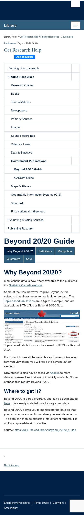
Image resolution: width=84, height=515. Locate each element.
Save (29, 258)
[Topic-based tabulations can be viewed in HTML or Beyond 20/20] (42, 326)
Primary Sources (21, 118)
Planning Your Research (23, 68)
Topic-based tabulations (19, 301)
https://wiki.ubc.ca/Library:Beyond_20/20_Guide (45, 429)
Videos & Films (20, 144)
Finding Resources (49, 37)
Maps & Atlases (21, 186)
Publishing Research (21, 228)
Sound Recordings (23, 135)
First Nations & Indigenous (28, 211)
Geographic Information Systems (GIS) (36, 194)
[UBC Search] (75, 5)
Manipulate (65, 251)
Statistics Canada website (25, 285)
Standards (17, 203)
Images (16, 127)
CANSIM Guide (24, 177)
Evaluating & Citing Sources (25, 219)
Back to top (11, 465)
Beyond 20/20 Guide (28, 169)
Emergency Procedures (17, 502)
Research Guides (22, 85)
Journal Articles (21, 102)
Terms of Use (41, 502)
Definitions (45, 251)
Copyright (58, 502)
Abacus (55, 372)
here (7, 403)
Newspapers (19, 110)
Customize (13, 258)
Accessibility (11, 508)
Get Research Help (29, 37)
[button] (75, 68)
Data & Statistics (21, 152)
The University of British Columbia (30, 8)
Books (15, 93)
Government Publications (28, 161)
